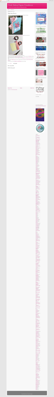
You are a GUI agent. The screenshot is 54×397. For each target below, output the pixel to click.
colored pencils (37, 177)
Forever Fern (37, 223)
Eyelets (37, 213)
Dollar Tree (37, 201)
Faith (36, 215)
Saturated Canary (38, 327)
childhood (37, 169)
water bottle (37, 382)
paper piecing (37, 299)
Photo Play (37, 310)
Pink (36, 312)
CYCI (36, 190)
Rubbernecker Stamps (37, 326)
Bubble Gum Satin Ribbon (17, 61)
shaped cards (37, 335)
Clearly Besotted (38, 171)
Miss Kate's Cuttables (37, 275)
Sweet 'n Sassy (37, 360)
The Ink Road (37, 369)
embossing (37, 209)
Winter (36, 389)
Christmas (37, 170)
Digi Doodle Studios (37, 195)
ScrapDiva (37, 332)
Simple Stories (37, 341)
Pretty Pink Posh (38, 317)
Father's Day (37, 219)
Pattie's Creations (38, 303)
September (37, 333)
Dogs (36, 200)
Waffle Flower (37, 380)
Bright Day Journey (20, 35)
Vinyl (36, 379)
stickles (37, 357)
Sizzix (36, 342)
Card (36, 163)
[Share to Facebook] (15, 63)
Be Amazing (37, 150)
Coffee (36, 174)
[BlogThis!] (14, 63)
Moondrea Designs (37, 284)
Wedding (37, 386)
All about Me (12, 9)
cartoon (37, 166)
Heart (36, 242)
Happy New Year (38, 240)
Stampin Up (37, 353)
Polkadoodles (37, 316)
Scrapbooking (37, 331)
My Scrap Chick (38, 290)
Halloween (37, 239)
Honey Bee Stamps (37, 248)
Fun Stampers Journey (37, 227)
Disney (36, 198)
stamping (37, 354)
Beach (36, 151)
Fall (36, 216)
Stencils (37, 356)
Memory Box (37, 272)
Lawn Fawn (37, 265)
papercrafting (37, 300)
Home (8, 9)
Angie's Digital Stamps (37, 141)
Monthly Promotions (37, 282)
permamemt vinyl (38, 306)
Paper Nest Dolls (38, 297)
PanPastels (37, 296)
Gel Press (37, 228)
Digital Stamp (37, 197)
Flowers (37, 221)
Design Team (37, 192)
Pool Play (19, 56)
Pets (36, 309)
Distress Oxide (37, 199)
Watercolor (37, 383)
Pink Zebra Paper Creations (20, 5)
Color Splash (37, 176)
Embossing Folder (38, 210)
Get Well (37, 229)
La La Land (37, 262)
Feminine (37, 220)
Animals (37, 142)
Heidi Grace (37, 243)
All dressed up (37, 139)
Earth (36, 206)
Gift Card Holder (38, 230)
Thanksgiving (37, 368)
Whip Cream (13, 59)
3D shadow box (38, 135)
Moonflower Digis (38, 285)
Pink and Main (37, 313)
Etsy (36, 212)
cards (36, 164)
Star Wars (37, 355)
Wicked (37, 387)
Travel (36, 373)
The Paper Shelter (38, 370)
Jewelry (37, 255)
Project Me (37, 320)
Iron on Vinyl (37, 254)
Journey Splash (38, 257)
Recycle (37, 324)
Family (36, 217)
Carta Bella (37, 165)
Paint (36, 295)
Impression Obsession (37, 251)
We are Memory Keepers (38, 384)
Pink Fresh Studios (37, 314)
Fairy (36, 214)
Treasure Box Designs (37, 374)
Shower (37, 338)
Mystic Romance (38, 292)
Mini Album (37, 274)
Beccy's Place (37, 152)
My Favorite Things (37, 288)
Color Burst (37, 175)
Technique (37, 365)
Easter (36, 207)
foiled (36, 222)
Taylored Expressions (37, 364)
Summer (37, 358)
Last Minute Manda (37, 264)
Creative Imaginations (37, 186)
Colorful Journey (38, 178)
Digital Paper (37, 196)
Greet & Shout (29, 59)
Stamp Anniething (38, 350)
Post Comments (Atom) (14, 89)
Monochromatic (38, 280)
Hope (36, 249)
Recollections (37, 323)
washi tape (37, 381)
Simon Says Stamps (37, 340)
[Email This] (13, 63)
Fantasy (37, 218)
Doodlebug (37, 202)
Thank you (37, 367)
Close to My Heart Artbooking (38, 173)
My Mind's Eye (37, 289)
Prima (36, 319)
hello (36, 244)
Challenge (37, 168)
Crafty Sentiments (38, 184)
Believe (37, 153)
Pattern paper (37, 302)
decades (37, 191)
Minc (36, 273)
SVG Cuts (37, 359)
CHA (36, 167)
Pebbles (37, 305)
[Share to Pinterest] (16, 63)
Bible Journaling (38, 154)
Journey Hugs (37, 256)
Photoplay (37, 311)
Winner (36, 388)
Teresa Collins (37, 366)
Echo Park (37, 208)
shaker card (37, 334)
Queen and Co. (38, 321)
